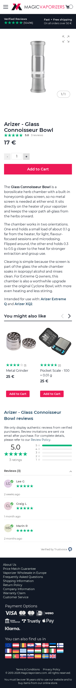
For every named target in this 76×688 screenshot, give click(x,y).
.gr (23, 651)
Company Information (19, 589)
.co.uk (52, 656)
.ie (45, 651)
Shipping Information (18, 581)
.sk (23, 656)
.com (8, 645)
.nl (30, 651)
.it (52, 651)
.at (16, 645)
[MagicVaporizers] (37, 7)
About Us (9, 565)
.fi (60, 645)
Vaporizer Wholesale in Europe (24, 573)
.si (30, 656)
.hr (30, 645)
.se (45, 656)
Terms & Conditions (28, 669)
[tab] (38, 415)
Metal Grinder (17, 371)
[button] (66, 39)
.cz (38, 645)
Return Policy (12, 585)
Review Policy (40, 440)
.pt (16, 656)
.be (23, 645)
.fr (8, 651)
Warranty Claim (14, 593)
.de (16, 651)
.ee (52, 645)
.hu (38, 651)
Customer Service (15, 597)
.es (38, 656)
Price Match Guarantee (19, 569)
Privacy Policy (51, 669)
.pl (8, 656)
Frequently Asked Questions (23, 577)
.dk (45, 645)
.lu (60, 651)
